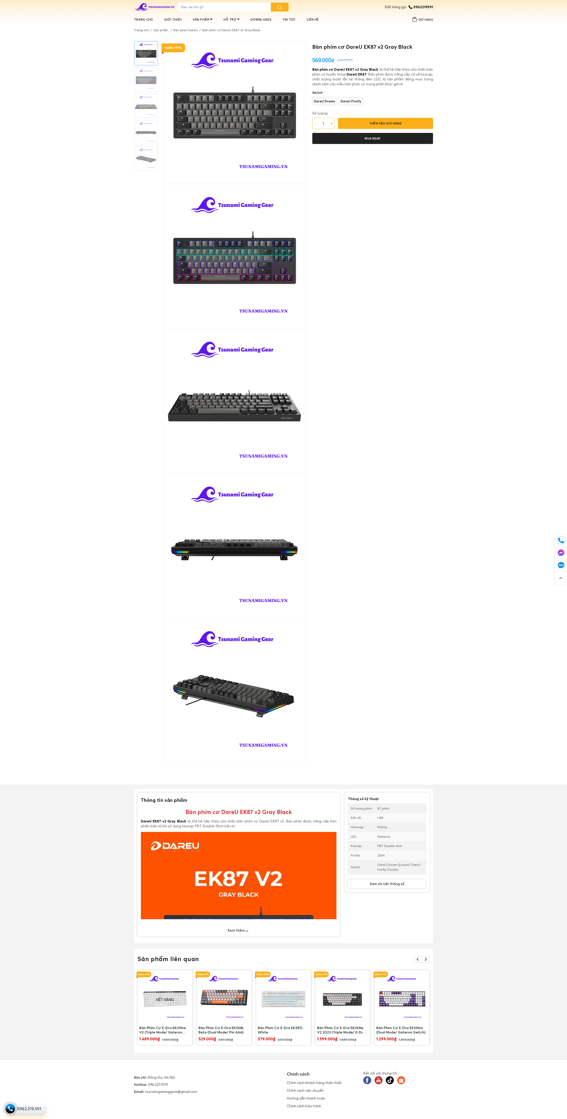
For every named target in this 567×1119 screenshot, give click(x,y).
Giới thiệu (173, 19)
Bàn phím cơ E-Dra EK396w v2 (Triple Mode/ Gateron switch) (162, 1030)
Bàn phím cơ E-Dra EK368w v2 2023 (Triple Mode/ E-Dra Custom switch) (341, 1030)
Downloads (261, 19)
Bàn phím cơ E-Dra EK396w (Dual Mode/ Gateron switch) (400, 1030)
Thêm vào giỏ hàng (385, 123)
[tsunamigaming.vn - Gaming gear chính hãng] (155, 7)
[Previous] (418, 959)
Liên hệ (313, 19)
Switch (317, 93)
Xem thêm (236, 930)
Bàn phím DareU (185, 30)
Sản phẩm (201, 19)
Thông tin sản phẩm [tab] (164, 800)
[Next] (425, 959)
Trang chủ (143, 19)
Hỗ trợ (230, 19)
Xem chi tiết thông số (387, 884)
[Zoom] (169, 757)
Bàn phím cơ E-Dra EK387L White (280, 1030)
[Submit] (280, 7)
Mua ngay (373, 138)
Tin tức (289, 19)
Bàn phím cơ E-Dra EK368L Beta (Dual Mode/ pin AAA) (221, 1030)
